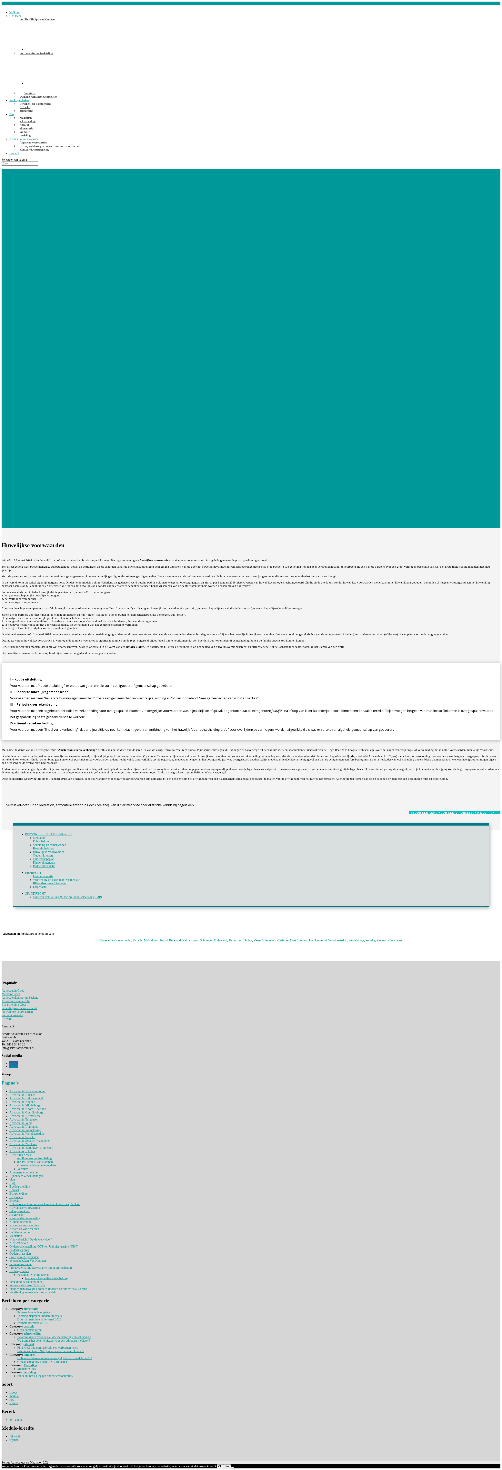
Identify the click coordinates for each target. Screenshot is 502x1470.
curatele (29, 1326)
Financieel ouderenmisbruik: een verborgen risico (47, 1347)
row (11, 1399)
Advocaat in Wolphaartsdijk (26, 1133)
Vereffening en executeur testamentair (56, 879)
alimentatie (26, 128)
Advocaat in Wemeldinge (25, 1130)
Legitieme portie (43, 876)
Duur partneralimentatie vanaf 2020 (39, 1319)
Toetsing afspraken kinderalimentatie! (40, 1316)
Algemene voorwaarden (33, 142)
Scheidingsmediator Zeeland (19, 1008)
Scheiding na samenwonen (49, 845)
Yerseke (370, 940)
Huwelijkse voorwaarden (17, 1011)
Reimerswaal (190, 940)
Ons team (15, 15)
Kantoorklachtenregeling (34, 149)
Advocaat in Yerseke (22, 1137)
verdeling (25, 135)
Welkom (14, 12)
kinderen (25, 132)
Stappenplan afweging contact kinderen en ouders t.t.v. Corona (48, 1288)
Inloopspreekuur (19, 1211)
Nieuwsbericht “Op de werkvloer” (30, 1239)
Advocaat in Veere (20, 1123)
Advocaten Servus (20, 1154)
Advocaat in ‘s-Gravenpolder (27, 1091)
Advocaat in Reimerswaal (25, 1116)
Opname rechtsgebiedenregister (38, 96)
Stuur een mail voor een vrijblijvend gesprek (453, 812)
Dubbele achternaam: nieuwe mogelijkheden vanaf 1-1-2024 (54, 1358)
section (13, 1403)
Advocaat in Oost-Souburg (26, 1112)
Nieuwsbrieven (18, 1243)
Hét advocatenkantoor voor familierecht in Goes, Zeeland (44, 1204)
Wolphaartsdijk (337, 940)
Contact (14, 153)
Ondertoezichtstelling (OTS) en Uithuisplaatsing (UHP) (67, 897)
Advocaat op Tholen (22, 1151)
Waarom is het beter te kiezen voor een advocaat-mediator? (53, 1340)
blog (12, 1179)
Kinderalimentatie (44, 862)
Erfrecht (25, 107)
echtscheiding (27, 121)
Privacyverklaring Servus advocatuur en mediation (50, 146)
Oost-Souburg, (299, 940)
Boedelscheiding (43, 848)
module (14, 1396)
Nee (227, 1466)
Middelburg (151, 940)
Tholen (247, 940)
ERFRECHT (33, 872)
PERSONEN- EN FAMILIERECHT (48, 834)
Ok (220, 1466)
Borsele (105, 940)
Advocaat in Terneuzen (23, 1119)
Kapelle (137, 940)
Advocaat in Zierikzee (23, 1144)
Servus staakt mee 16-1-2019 (27, 1285)
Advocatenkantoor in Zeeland (20, 997)
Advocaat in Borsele (22, 1094)
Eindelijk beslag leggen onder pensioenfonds (45, 1375)
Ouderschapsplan (43, 859)
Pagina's (10, 1082)
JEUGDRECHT (35, 893)
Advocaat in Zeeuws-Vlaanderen (29, 1140)
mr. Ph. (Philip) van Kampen (37, 19)
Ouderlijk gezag (43, 855)
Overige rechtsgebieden (24, 1257)
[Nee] (232, 1467)
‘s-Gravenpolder (121, 940)
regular (13, 1440)
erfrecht (24, 124)
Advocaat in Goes (13, 990)
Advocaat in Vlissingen (23, 1126)
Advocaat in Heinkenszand (26, 1098)
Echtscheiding (41, 841)
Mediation (26, 117)
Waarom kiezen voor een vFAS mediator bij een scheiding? (54, 1337)
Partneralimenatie (12, 1015)
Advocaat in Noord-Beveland (27, 1109)
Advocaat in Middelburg (24, 1105)
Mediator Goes (11, 994)
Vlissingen (268, 940)
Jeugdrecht (26, 110)
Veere (257, 940)
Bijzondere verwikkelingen (49, 883)
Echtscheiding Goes (14, 1004)
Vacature (29, 93)
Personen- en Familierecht (35, 103)
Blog (12, 114)
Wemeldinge (356, 940)
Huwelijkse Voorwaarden (49, 852)
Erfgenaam (39, 886)
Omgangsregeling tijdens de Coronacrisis (42, 1361)
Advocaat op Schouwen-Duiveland (31, 1147)
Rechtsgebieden (19, 100)
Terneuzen (235, 940)
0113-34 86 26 (11, 3)
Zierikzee (282, 940)
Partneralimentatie (44, 866)
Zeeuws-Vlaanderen (389, 940)
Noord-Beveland (170, 940)
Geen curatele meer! (29, 1330)
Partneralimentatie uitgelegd (34, 1312)
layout (13, 1392)
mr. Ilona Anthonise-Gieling (36, 53)
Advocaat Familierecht (16, 1001)
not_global (16, 1419)
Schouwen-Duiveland (213, 940)
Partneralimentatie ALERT (33, 1323)
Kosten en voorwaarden (24, 139)
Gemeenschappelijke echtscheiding (46, 1278)
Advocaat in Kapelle (22, 1101)
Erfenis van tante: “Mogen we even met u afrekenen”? (50, 1351)
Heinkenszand (318, 940)
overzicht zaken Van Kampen (27, 1260)
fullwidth (15, 1436)
